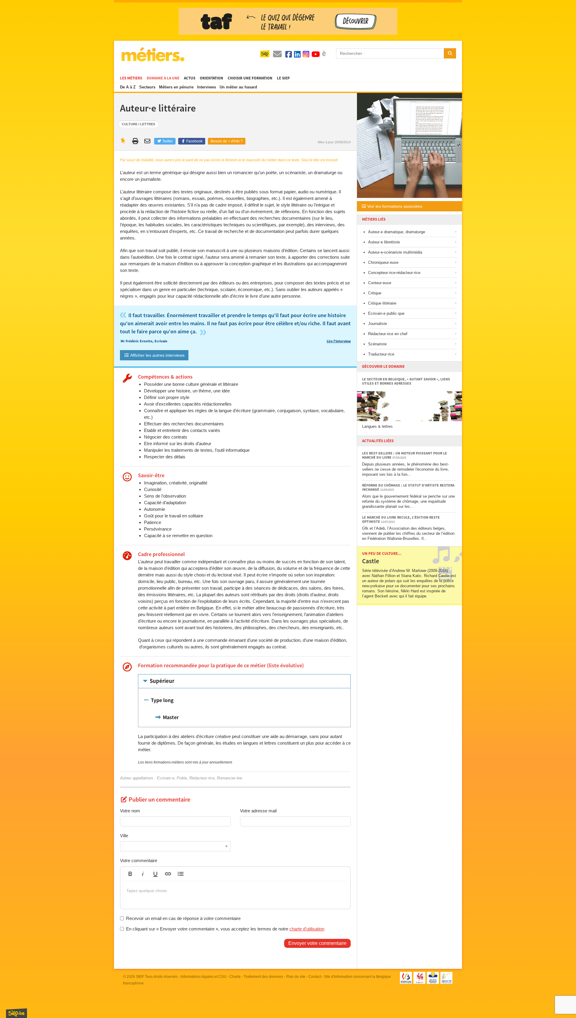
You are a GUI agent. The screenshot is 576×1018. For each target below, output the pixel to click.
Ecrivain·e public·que (386, 313)
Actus (189, 78)
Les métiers (131, 78)
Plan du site (295, 977)
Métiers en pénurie (176, 87)
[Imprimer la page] (135, 141)
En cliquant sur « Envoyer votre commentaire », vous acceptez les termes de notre (225, 928)
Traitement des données (263, 977)
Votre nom (130, 810)
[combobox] (175, 846)
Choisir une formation (250, 78)
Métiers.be (152, 54)
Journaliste (377, 323)
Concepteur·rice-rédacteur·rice (394, 272)
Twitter (167, 141)
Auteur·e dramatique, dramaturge (396, 232)
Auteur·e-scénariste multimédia (395, 252)
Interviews (206, 87)
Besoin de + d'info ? (227, 141)
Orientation (211, 78)
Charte (235, 977)
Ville (124, 835)
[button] (130, 874)
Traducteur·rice (381, 354)
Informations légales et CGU (203, 977)
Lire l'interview (339, 341)
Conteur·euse (379, 283)
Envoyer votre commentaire (317, 943)
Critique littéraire (382, 303)
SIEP (140, 977)
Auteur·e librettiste (384, 242)
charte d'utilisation (307, 928)
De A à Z (128, 87)
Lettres (147, 124)
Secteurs (147, 87)
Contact (314, 977)
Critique (374, 293)
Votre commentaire (138, 860)
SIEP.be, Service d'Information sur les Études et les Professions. (16, 1013)
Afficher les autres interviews (156, 355)
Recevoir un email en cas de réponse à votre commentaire (183, 918)
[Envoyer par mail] (148, 141)
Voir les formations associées (394, 206)
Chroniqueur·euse (383, 262)
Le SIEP (283, 78)
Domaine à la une (163, 78)
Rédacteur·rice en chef (387, 334)
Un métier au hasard (238, 87)
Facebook (193, 141)
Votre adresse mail (258, 810)
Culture (129, 124)
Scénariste (377, 344)
